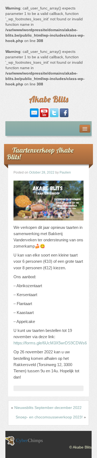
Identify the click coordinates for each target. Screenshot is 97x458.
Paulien (65, 172)
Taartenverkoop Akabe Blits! (40, 153)
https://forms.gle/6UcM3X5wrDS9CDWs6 (50, 343)
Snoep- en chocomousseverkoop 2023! (49, 417)
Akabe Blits (48, 99)
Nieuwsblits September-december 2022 (48, 407)
